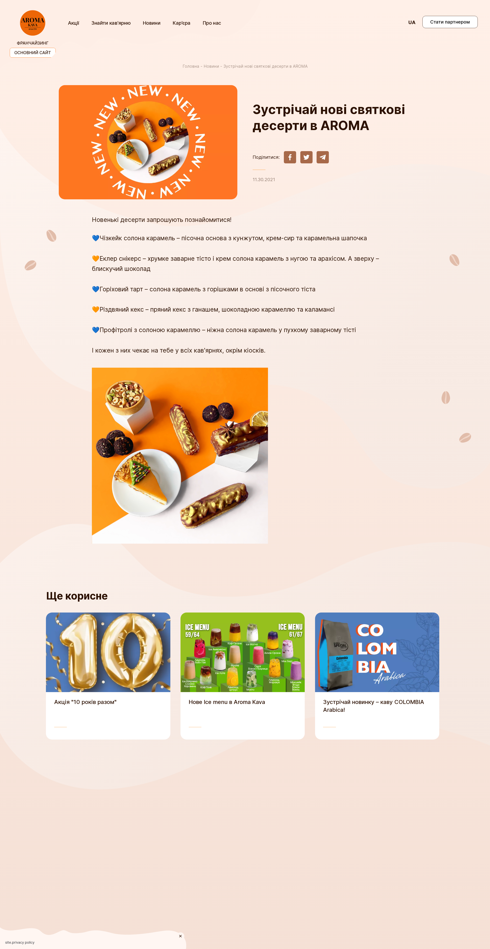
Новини (151, 23)
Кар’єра (181, 23)
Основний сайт (32, 52)
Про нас (212, 23)
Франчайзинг (32, 43)
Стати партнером (450, 22)
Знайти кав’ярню (111, 23)
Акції (73, 23)
